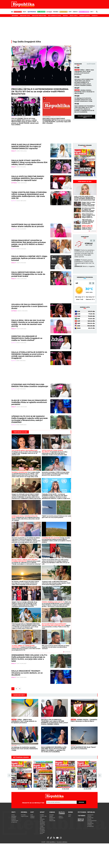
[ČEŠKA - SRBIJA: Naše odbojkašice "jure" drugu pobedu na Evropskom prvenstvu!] (24, 708)
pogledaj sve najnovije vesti (85, 116)
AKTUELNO (15, 15)
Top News (81, 815)
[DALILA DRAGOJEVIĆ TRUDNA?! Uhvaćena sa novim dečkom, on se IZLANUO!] (60, 677)
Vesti (24, 11)
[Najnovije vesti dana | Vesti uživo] (41, 11)
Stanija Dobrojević (97, 15)
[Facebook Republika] (48, 838)
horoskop (85, 236)
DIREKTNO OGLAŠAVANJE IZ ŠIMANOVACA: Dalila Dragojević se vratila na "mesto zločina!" (26, 338)
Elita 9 (13, 87)
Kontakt (89, 822)
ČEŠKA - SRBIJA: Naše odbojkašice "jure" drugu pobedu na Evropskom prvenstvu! (84, 72)
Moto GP (42, 825)
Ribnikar (65, 15)
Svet (70, 11)
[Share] (14, 48)
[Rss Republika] (54, 838)
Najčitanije (91, 64)
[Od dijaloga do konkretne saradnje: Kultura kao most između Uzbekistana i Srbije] (24, 735)
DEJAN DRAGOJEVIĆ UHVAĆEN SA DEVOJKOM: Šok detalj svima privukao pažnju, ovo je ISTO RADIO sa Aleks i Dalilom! (28, 243)
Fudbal (42, 815)
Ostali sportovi (42, 827)
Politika (14, 745)
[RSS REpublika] (57, 838)
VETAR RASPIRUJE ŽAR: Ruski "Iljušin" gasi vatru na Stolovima (83, 747)
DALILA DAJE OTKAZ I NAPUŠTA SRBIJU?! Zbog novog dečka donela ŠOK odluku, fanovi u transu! (29, 162)
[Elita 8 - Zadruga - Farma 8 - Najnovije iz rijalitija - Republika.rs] (84, 11)
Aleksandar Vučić (25, 15)
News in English (81, 819)
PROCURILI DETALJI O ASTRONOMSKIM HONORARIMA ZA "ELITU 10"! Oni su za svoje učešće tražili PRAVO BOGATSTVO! (39, 91)
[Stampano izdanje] (84, 162)
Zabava (75, 11)
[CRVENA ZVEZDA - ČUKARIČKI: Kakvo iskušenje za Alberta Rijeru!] (84, 708)
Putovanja (82, 812)
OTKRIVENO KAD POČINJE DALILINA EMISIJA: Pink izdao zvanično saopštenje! (29, 385)
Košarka (42, 819)
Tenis (41, 820)
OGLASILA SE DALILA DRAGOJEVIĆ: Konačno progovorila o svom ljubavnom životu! (29, 306)
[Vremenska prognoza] (79, 290)
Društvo (73, 745)
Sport (42, 812)
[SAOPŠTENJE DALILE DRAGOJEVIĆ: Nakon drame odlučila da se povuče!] (60, 230)
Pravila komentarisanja (91, 819)
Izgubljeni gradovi (84, 15)
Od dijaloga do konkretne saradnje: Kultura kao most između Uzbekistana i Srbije (83, 99)
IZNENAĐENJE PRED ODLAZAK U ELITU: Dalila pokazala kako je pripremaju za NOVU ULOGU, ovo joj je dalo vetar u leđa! (29, 658)
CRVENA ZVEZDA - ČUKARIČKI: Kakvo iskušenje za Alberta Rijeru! (84, 91)
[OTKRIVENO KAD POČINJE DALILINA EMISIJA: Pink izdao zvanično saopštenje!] (60, 390)
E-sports (42, 830)
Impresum (90, 815)
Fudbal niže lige (43, 817)
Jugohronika (47, 116)
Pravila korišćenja (90, 817)
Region (32, 816)
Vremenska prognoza (14, 821)
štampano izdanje (85, 145)
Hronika (55, 11)
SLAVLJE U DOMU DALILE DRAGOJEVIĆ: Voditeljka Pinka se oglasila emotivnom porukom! (29, 402)
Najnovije (78, 64)
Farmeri (61, 817)
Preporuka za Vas (20, 432)
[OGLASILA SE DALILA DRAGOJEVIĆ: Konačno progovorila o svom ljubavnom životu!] (60, 310)
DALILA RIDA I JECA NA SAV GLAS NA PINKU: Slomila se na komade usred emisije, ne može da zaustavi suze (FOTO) (28, 323)
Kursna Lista (85, 307)
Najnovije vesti (19, 695)
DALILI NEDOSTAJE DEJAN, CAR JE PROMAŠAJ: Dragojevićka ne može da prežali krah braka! (28, 274)
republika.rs (53, 842)
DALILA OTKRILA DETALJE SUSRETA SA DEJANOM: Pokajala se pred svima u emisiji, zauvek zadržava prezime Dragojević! (29, 355)
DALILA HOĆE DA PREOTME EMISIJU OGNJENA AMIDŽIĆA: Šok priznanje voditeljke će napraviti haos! (27, 178)
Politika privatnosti (90, 825)
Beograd (79, 283)
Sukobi (32, 817)
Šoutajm (42, 829)
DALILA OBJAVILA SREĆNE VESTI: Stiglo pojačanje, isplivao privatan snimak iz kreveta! (29, 258)
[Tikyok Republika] (51, 838)
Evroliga (42, 832)
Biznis (70, 812)
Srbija (13, 815)
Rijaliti (13, 151)
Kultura (51, 819)
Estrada (14, 182)
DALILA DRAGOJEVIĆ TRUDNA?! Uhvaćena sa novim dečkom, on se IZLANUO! (27, 673)
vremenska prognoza (85, 277)
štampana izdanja (22, 757)
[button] (91, 240)
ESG (69, 816)
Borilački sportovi (42, 822)
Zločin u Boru (73, 15)
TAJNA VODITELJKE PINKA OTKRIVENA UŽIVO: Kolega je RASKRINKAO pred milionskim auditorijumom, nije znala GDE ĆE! (29, 195)
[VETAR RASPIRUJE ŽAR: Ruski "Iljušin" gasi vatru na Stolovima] (84, 735)
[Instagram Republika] (61, 838)
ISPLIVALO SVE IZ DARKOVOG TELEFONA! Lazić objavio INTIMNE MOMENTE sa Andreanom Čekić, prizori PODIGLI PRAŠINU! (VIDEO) (83, 82)
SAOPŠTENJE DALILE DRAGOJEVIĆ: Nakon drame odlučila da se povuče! (27, 225)
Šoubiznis (52, 817)
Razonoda (52, 820)
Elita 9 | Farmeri (62, 812)
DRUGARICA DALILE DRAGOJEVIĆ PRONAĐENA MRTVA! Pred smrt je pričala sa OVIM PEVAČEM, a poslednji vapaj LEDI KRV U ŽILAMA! (57, 121)
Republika (91, 812)
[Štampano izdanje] (21, 774)
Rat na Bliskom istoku (54, 15)
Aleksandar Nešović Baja (39, 15)
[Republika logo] (23, 4)
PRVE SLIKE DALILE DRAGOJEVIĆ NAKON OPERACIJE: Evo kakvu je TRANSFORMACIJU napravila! (26, 146)
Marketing (90, 823)
